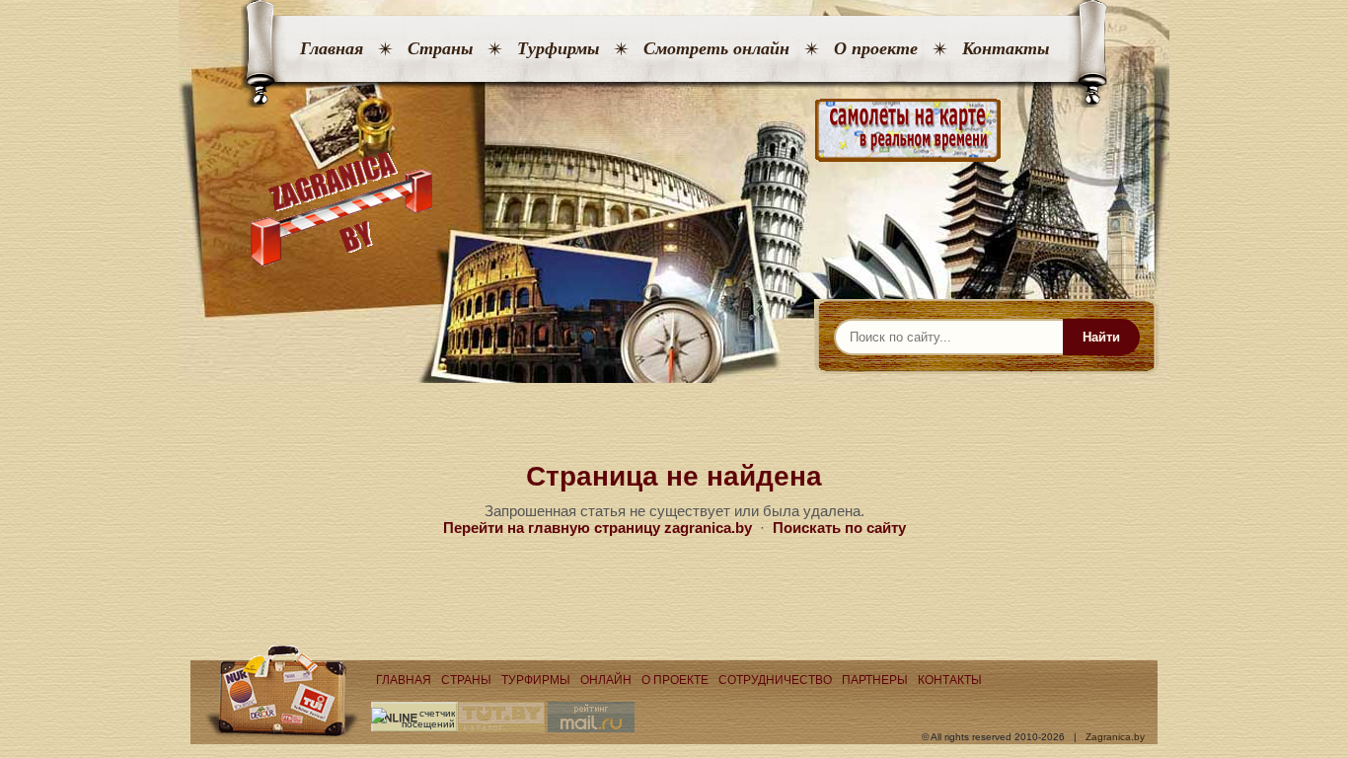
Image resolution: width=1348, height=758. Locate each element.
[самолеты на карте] (674, 131)
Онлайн (606, 680)
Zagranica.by (1115, 736)
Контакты (1005, 48)
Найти (1101, 337)
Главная (331, 48)
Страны (440, 48)
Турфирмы (558, 48)
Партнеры (875, 680)
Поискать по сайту (839, 527)
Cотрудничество (775, 680)
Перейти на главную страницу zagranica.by (597, 527)
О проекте (876, 48)
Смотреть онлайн (716, 48)
